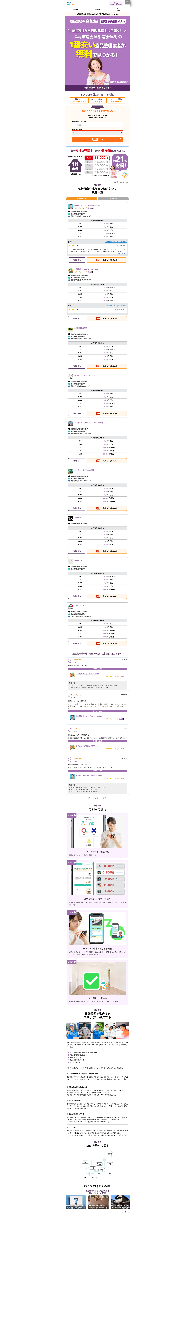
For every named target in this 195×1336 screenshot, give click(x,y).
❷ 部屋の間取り (77, 129)
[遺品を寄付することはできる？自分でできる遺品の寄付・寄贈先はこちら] (98, 1202)
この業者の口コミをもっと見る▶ (116, 242)
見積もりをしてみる (107, 260)
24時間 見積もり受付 (116, 4)
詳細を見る (77, 260)
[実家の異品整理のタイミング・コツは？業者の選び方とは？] (121, 1202)
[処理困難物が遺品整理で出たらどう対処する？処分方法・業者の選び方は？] (76, 1202)
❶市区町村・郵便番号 (79, 121)
